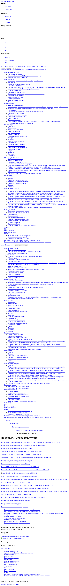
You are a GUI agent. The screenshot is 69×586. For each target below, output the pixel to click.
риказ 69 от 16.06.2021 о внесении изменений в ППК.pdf (19, 473)
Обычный (8, 16)
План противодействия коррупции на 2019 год (15, 500)
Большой (7, 22)
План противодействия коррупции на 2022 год (15, 464)
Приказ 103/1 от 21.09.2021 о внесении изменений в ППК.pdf (20, 467)
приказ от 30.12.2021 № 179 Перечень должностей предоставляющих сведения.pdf (26, 457)
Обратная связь (5, 548)
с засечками (8, 9)
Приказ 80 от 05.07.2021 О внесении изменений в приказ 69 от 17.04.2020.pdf (25, 470)
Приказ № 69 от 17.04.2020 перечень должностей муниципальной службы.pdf (25, 488)
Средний (7, 19)
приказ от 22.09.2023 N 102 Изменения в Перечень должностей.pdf (21, 451)
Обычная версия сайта (7, 1)
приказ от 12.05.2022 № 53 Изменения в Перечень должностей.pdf (21, 454)
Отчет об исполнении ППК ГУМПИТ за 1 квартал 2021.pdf (19, 476)
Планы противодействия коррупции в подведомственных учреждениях (23, 497)
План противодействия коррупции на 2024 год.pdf (16, 448)
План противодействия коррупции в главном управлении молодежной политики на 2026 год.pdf (30, 442)
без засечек (8, 6)
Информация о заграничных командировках (15, 536)
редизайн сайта (10, 584)
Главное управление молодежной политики (29, 430)
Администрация (13, 423)
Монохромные (9, 60)
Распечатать (6, 534)
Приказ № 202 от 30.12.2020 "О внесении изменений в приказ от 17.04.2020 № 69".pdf (27, 485)
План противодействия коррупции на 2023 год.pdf (16, 460)
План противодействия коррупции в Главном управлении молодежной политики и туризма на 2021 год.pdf (34, 479)
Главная (7, 420)
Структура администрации (20, 427)
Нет (6, 63)
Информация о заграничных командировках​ (14, 507)
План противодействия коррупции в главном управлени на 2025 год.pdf (23, 445)
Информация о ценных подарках (11, 504)
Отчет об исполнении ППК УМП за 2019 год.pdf (16, 494)
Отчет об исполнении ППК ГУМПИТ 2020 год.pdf (16, 482)
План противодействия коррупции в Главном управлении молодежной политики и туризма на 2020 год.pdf (34, 491)
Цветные (7, 57)
